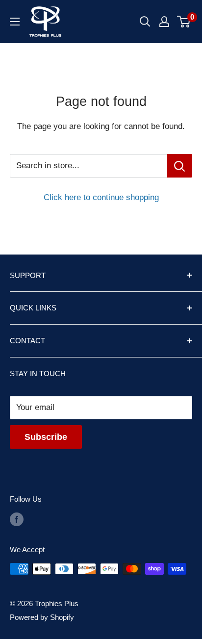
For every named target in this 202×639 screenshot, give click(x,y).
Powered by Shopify (42, 617)
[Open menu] (15, 22)
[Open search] (145, 21)
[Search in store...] (179, 166)
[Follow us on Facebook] (17, 519)
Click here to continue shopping (101, 197)
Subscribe (46, 437)
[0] (184, 21)
